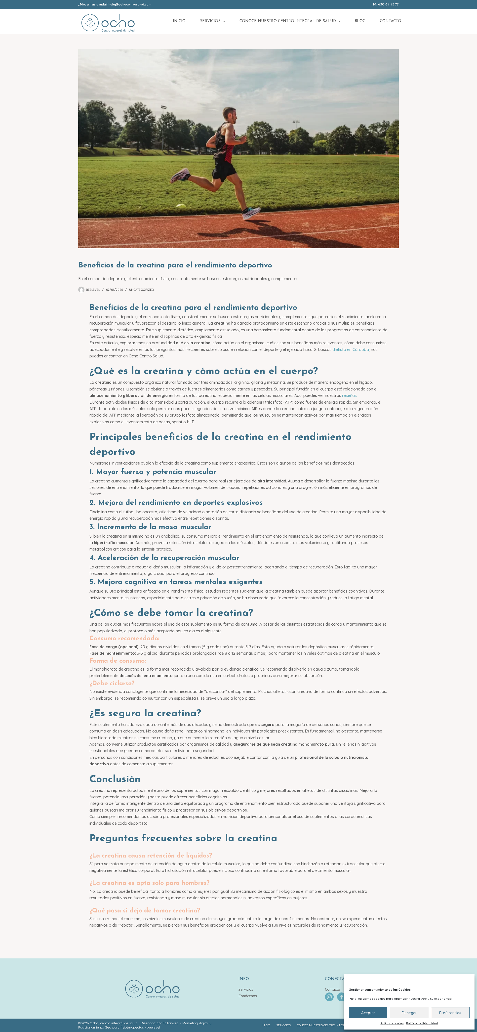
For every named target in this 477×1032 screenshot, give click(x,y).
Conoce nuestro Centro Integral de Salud (287, 21)
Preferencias (450, 1012)
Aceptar (368, 1012)
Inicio (179, 21)
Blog (360, 21)
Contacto (390, 21)
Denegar (409, 1012)
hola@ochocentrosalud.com (130, 4)
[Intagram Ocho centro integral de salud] (330, 996)
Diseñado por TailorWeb (160, 1023)
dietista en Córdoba (350, 349)
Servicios (210, 21)
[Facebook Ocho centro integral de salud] (341, 996)
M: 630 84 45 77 (386, 4)
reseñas (349, 395)
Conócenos (247, 996)
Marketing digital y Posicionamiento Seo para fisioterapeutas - (144, 1025)
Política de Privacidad (422, 1023)
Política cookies (392, 1023)
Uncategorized (141, 290)
